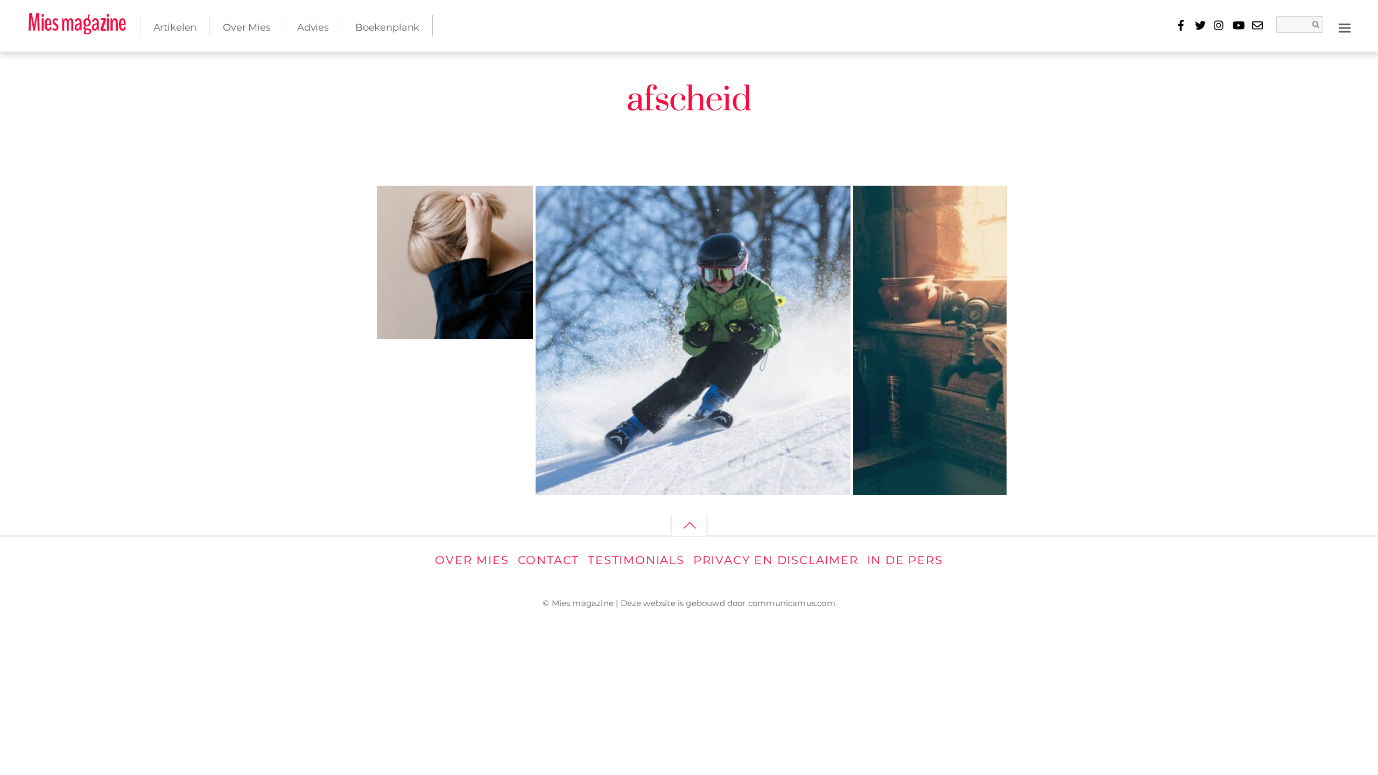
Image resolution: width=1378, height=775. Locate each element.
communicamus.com (791, 603)
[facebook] (1181, 24)
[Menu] (1345, 27)
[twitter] (1200, 24)
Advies (313, 27)
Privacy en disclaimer (776, 560)
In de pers (905, 560)
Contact (549, 560)
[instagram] (1219, 24)
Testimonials (636, 560)
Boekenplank (387, 27)
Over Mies (247, 27)
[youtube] (1238, 24)
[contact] (1257, 24)
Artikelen (175, 27)
